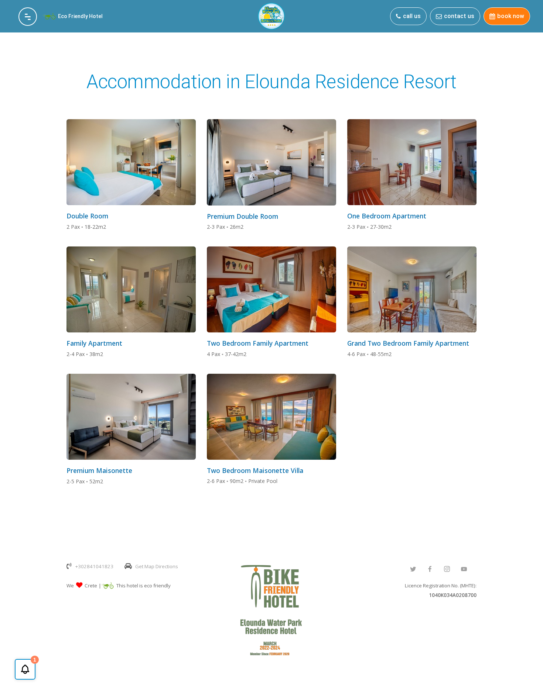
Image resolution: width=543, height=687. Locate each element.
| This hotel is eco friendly (135, 585)
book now (510, 16)
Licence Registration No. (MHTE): (441, 590)
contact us (459, 16)
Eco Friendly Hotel (80, 16)
